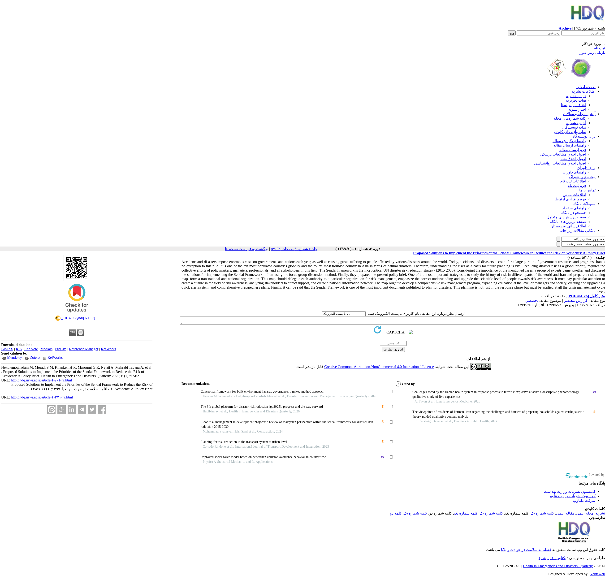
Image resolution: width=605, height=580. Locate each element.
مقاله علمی (565, 513)
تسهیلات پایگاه (584, 204)
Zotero (35, 357)
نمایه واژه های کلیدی (570, 132)
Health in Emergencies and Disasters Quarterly (558, 566)
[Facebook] (102, 409)
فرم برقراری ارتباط (570, 199)
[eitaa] (51, 409)
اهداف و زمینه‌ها (573, 105)
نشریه (600, 513)
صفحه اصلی (586, 87)
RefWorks (108, 349)
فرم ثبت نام (576, 186)
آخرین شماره (576, 123)
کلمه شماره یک (542, 513)
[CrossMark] (77, 314)
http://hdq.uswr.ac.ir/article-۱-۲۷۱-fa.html (42, 397)
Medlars (46, 349)
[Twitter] (92, 409)
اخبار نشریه (577, 109)
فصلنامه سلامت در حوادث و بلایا (526, 550)
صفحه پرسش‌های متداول (566, 217)
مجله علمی (585, 513)
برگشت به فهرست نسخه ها (246, 249)
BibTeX (7, 349)
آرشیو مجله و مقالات (579, 114)
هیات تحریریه (576, 100)
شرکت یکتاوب (584, 500)
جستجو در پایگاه (573, 213)
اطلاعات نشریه (584, 91)
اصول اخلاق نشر (573, 159)
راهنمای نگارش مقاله (569, 141)
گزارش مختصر (576, 301)
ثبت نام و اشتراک (582, 177)
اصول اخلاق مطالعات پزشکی (563, 154)
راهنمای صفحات (573, 208)
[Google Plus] (61, 409)
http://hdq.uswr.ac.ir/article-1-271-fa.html (41, 380)
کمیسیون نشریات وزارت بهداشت (570, 491)
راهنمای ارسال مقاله (569, 145)
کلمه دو (396, 513)
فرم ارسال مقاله (572, 150)
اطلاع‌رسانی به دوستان (568, 226)
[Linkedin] (72, 409)
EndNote (31, 349)
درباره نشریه (576, 96)
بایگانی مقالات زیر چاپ (577, 231)
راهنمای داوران (574, 172)
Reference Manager (83, 349)
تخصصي (531, 301)
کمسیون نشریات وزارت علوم (572, 496)
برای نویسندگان (583, 136)
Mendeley (14, 357)
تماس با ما (587, 190)
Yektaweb (597, 574)
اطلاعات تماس (574, 195)
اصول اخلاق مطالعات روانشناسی (560, 163)
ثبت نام (599, 48)
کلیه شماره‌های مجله (570, 118)
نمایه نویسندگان (574, 127)
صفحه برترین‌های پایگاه (568, 222)
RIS (19, 349)
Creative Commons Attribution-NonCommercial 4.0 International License (379, 367)
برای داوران (586, 168)
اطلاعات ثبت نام (573, 181)
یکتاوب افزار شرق (552, 558)
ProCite (60, 349)
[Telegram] (82, 409)
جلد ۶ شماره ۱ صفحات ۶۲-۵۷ (294, 249)
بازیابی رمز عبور (592, 53)
